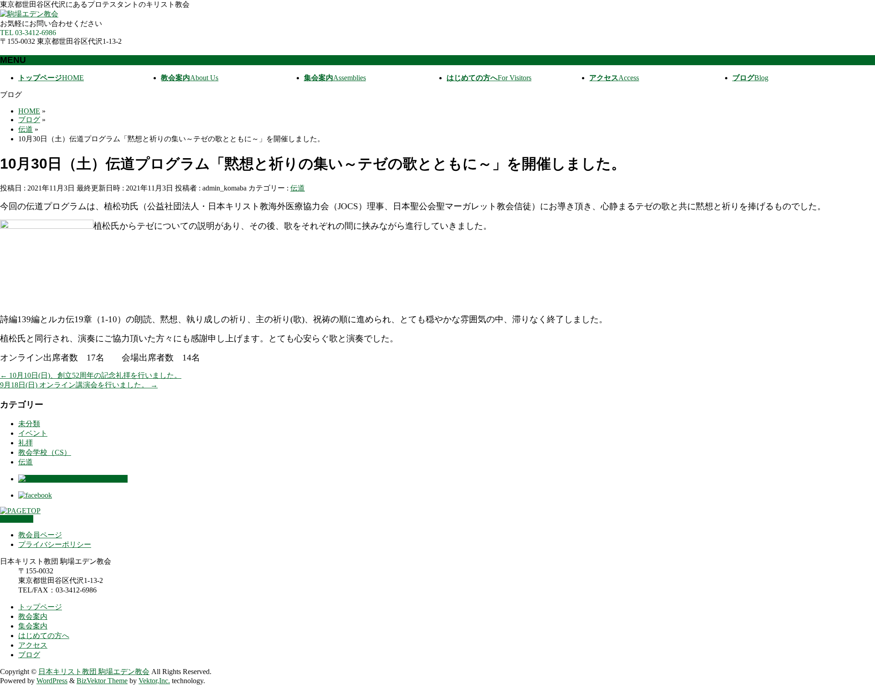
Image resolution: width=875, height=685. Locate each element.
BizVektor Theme (102, 681)
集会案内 (32, 626)
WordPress (51, 681)
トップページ (40, 607)
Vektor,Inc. (154, 681)
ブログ (29, 655)
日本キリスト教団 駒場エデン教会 (93, 671)
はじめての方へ (43, 635)
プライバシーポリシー (54, 544)
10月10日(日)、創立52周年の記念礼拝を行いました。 (90, 375)
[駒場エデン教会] (29, 14)
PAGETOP (16, 519)
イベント (32, 433)
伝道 (297, 188)
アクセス (32, 645)
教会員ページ (40, 535)
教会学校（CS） (44, 452)
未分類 (29, 423)
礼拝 (25, 443)
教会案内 (32, 616)
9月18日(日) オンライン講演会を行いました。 (79, 385)
